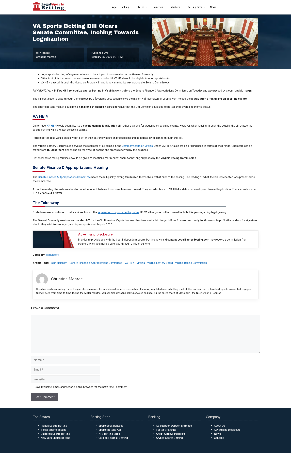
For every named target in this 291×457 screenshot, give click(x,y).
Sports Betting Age (110, 429)
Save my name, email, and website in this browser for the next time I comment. (81, 387)
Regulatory (52, 254)
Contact (219, 437)
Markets (175, 7)
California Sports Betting (55, 433)
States (140, 7)
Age (114, 7)
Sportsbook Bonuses (111, 425)
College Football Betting (113, 437)
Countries (157, 7)
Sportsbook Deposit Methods (174, 425)
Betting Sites (195, 7)
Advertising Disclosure (227, 429)
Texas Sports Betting (53, 429)
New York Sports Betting (55, 437)
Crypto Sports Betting (169, 437)
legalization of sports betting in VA (118, 212)
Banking (124, 7)
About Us (219, 425)
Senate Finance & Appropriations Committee (64, 177)
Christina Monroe (46, 56)
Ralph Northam (58, 262)
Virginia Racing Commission (191, 262)
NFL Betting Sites (109, 433)
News (213, 7)
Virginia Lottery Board (160, 262)
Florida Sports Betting (54, 425)
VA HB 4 (52, 125)
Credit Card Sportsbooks (171, 433)
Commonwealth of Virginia (137, 146)
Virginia (141, 262)
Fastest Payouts (166, 429)
